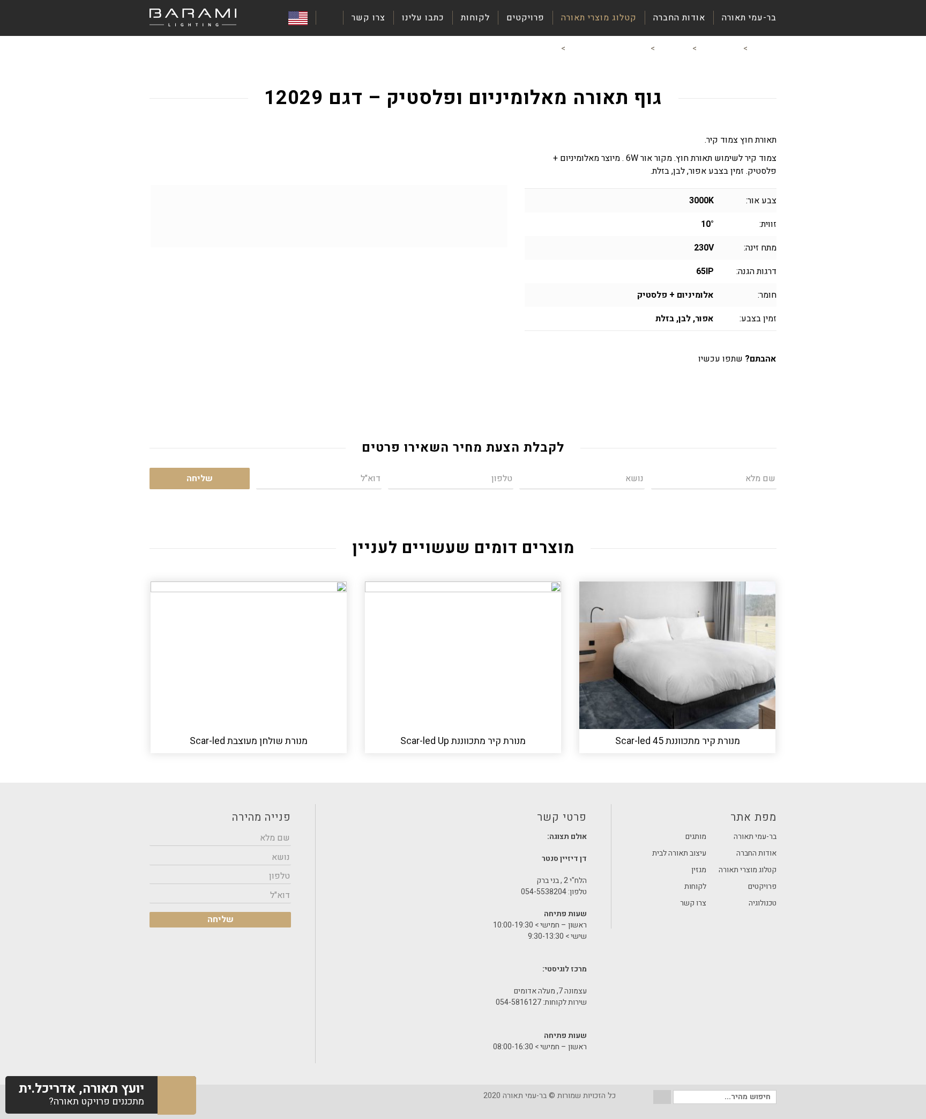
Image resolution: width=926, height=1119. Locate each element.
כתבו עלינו (423, 17)
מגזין (698, 869)
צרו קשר (368, 17)
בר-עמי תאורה (749, 17)
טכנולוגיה (762, 903)
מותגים (695, 836)
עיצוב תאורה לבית (679, 853)
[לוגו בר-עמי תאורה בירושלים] (193, 17)
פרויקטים (525, 17)
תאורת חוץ (673, 48)
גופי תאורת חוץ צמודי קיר (607, 48)
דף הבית (763, 48)
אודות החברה (679, 17)
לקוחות (475, 17)
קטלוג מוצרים (720, 48)
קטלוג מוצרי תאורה (599, 17)
